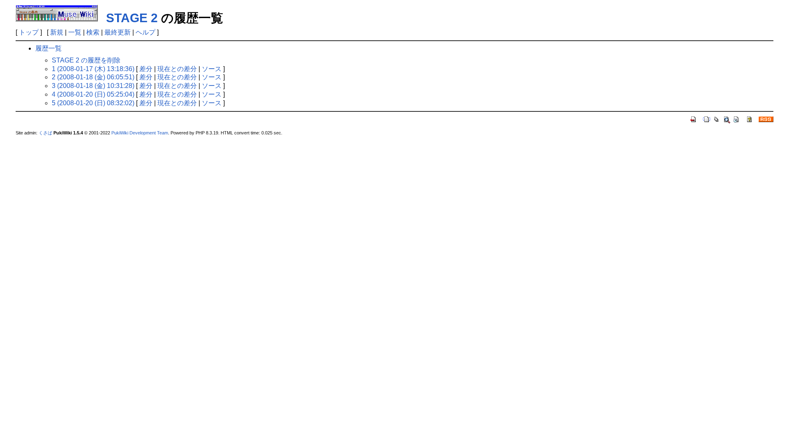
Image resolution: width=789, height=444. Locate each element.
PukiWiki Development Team (139, 132)
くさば (45, 132)
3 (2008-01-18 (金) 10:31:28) (93, 85)
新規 (56, 32)
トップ (29, 32)
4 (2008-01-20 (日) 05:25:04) (93, 94)
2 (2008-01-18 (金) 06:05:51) (93, 77)
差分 (145, 68)
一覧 (74, 32)
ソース (211, 68)
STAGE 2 (132, 18)
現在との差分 (177, 68)
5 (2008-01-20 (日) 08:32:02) (93, 102)
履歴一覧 (48, 48)
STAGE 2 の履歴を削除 (86, 60)
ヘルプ (145, 32)
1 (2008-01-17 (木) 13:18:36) (93, 68)
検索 (92, 32)
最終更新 (117, 32)
